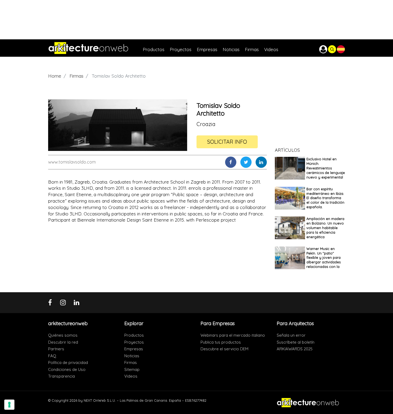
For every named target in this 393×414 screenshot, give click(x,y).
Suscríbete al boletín (295, 342)
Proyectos (134, 342)
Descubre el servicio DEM (224, 348)
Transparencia (61, 376)
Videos (130, 376)
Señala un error (291, 335)
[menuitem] (156, 48)
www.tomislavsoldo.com (72, 162)
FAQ (52, 355)
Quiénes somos (63, 335)
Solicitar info (227, 141)
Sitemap (132, 369)
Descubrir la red (63, 342)
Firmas (76, 76)
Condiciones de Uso (67, 369)
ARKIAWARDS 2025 (295, 348)
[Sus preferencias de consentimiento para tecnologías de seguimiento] (9, 405)
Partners (56, 348)
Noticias (131, 355)
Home (54, 76)
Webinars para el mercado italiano (233, 335)
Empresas (133, 348)
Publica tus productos (221, 342)
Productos (134, 335)
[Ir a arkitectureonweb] (95, 48)
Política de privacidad (68, 362)
